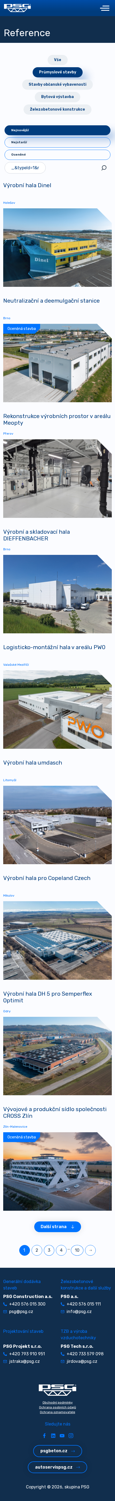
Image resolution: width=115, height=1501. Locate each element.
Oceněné (18, 154)
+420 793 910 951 (27, 1353)
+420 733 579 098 (85, 1353)
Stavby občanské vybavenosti (57, 84)
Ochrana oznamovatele (57, 1412)
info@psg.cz (79, 1311)
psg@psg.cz (21, 1311)
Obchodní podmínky (58, 1402)
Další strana (54, 1226)
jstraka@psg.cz (24, 1361)
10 (77, 1250)
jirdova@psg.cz (82, 1361)
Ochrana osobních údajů (57, 1407)
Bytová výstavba (57, 97)
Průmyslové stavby (57, 72)
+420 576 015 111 (84, 1304)
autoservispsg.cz (53, 1467)
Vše (57, 60)
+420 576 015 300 (27, 1304)
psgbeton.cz (53, 1450)
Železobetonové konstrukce (57, 109)
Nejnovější (20, 130)
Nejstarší (19, 142)
